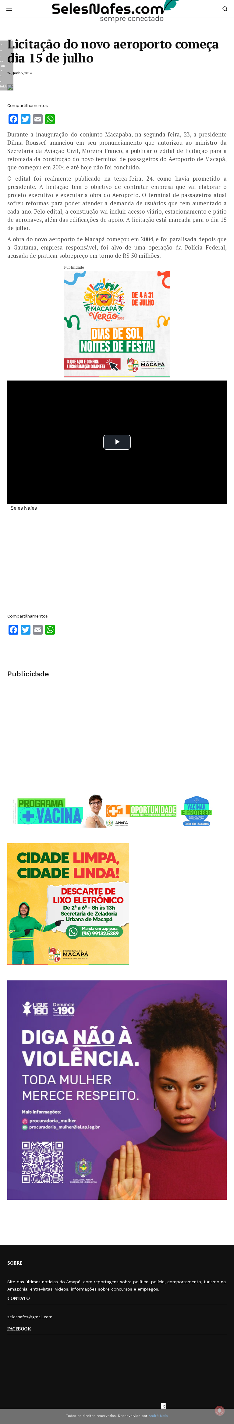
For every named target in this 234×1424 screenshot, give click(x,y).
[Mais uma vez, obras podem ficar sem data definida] (10, 87)
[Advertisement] (117, 565)
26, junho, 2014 (19, 73)
